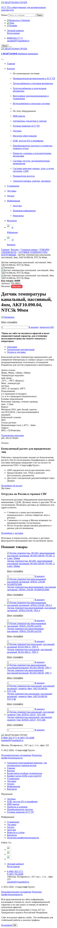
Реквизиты (18, 215)
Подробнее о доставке (12, 533)
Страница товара (29, 249)
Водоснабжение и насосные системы (31, 103)
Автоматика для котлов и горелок (30, 121)
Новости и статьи (16, 832)
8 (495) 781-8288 (26, 737)
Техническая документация (20, 349)
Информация (13, 201)
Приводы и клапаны (17, 807)
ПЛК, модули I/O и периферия (28, 141)
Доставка (11, 191)
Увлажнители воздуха (24, 176)
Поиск (4, 15)
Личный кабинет (15, 30)
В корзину (34, 327)
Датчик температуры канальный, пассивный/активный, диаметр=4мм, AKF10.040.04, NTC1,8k (29, 696)
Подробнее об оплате (11, 485)
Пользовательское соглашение (16, 755)
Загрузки (17, 205)
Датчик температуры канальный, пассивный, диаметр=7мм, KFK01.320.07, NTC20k (29, 718)
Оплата (10, 196)
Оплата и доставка (16, 352)
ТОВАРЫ (44, 249)
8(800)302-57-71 (15, 38)
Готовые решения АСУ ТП (26, 126)
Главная (11, 63)
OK (14, 925)
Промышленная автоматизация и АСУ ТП (34, 78)
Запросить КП (47, 327)
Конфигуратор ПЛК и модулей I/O (24, 776)
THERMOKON (9, 252)
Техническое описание (12, 435)
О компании (13, 186)
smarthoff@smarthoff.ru (18, 40)
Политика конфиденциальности (21, 756)
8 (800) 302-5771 (9, 737)
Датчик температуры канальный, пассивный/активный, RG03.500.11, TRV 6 (29, 650)
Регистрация (13, 33)
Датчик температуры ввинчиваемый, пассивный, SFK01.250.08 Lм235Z (25, 630)
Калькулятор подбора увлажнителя (24, 773)
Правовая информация (24, 210)
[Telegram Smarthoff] (9, 849)
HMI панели (19, 116)
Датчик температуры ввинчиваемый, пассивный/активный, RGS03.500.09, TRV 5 (29, 671)
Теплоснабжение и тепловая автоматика (33, 83)
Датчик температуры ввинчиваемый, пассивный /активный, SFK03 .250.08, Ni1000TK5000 (31, 588)
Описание (12, 347)
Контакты (12, 220)
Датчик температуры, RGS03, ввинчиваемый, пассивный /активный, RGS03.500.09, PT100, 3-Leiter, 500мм (31, 563)
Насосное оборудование (25, 136)
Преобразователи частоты (20, 809)
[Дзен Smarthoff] (9, 854)
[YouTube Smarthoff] (9, 859)
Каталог (11, 68)
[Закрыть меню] (10, 46)
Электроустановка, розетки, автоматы (32, 181)
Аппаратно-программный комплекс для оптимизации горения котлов (27, 764)
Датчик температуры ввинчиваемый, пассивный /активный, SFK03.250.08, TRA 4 (31, 609)
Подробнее (6, 925)
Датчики (17, 131)
